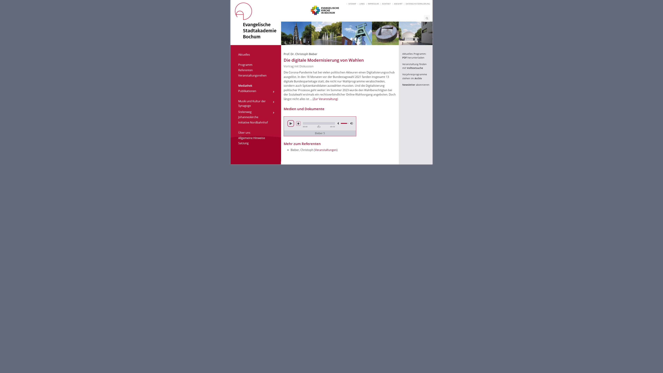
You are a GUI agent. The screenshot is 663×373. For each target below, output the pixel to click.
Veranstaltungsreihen (252, 75)
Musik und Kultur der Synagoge (252, 103)
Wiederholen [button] (319, 126)
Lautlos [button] (338, 123)
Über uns (244, 133)
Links (362, 3)
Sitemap (352, 3)
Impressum (373, 3)
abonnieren (415, 84)
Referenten (245, 70)
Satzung (243, 143)
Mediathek (245, 86)
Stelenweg (245, 112)
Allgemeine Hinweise (251, 138)
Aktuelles (244, 54)
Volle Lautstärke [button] (351, 123)
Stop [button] (298, 123)
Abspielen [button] (290, 123)
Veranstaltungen (326, 150)
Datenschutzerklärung (418, 3)
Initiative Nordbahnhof (253, 122)
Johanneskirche (248, 117)
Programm (245, 65)
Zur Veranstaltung (325, 99)
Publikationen (247, 91)
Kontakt (386, 3)
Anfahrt (398, 3)
